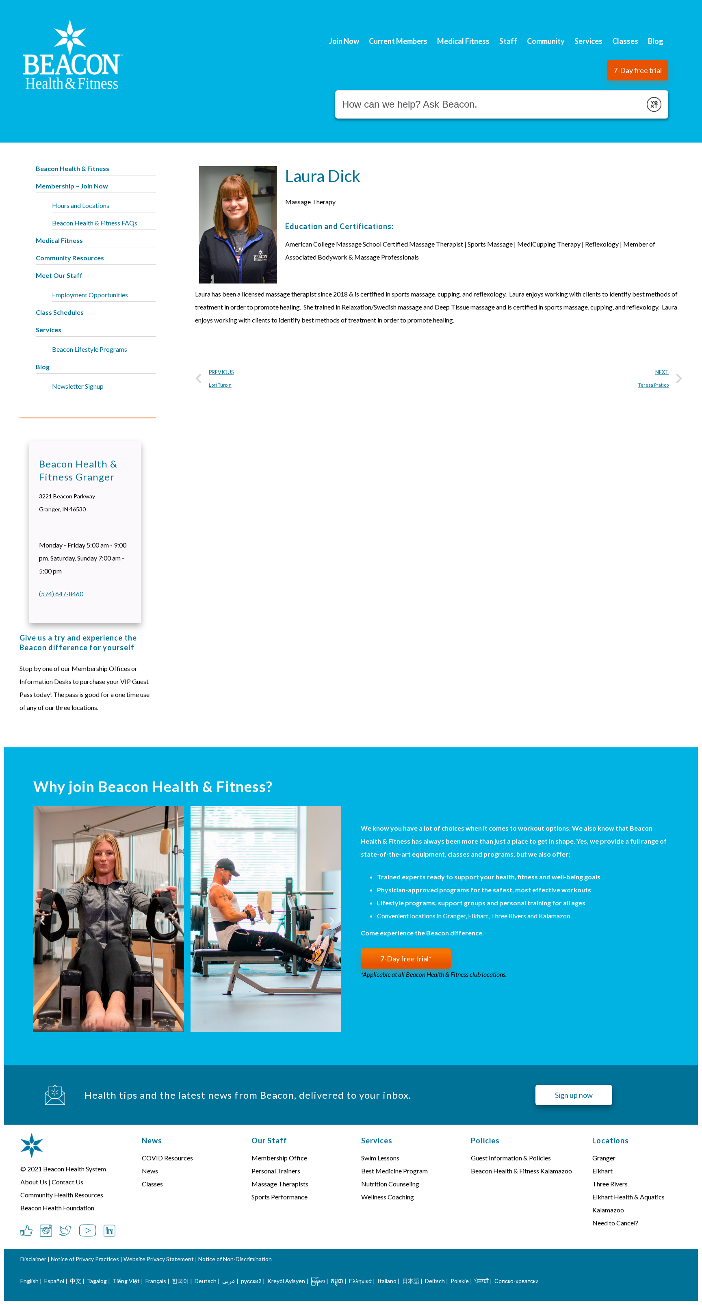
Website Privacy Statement (159, 1258)
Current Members (398, 41)
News (150, 1171)
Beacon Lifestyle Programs (89, 349)
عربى (228, 1280)
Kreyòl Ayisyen (286, 1280)
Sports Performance (279, 1197)
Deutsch (206, 1280)
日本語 (410, 1280)
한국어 (180, 1280)
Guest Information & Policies (511, 1158)
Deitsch (435, 1280)
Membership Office (279, 1158)
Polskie (460, 1280)
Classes (625, 41)
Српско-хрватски (516, 1280)
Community (546, 41)
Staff (508, 41)
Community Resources (70, 258)
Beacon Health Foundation (57, 1208)
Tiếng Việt (127, 1280)
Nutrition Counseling (390, 1184)
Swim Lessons (380, 1158)
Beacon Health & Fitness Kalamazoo (521, 1171)
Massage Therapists (279, 1184)
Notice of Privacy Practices (85, 1258)
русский (251, 1280)
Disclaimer (33, 1258)
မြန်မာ (318, 1280)
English (29, 1280)
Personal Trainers (275, 1171)
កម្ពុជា (337, 1280)
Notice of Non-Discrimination (235, 1258)
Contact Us (67, 1182)
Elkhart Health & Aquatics (628, 1197)
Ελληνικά (360, 1280)
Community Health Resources (61, 1195)
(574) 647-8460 (61, 593)
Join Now (344, 41)
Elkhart (602, 1171)
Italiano (386, 1280)
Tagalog (97, 1280)
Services (588, 41)
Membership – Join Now (72, 186)
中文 (75, 1280)
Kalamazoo (608, 1210)
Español (54, 1280)
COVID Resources (167, 1158)
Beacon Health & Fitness (72, 168)
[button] (637, 70)
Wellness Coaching (387, 1197)
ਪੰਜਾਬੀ (481, 1280)
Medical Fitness (463, 41)
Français (155, 1280)
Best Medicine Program (394, 1171)
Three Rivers (610, 1184)
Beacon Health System (74, 1169)
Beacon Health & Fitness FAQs (94, 223)
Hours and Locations (80, 205)
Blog (655, 41)
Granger (603, 1158)
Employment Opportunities (90, 295)
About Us (33, 1182)
